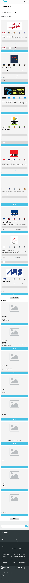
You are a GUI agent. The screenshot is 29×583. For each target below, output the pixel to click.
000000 (5, 414)
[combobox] (22, 13)
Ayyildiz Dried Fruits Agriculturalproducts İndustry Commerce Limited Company (13, 191)
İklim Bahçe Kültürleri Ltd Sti (6, 129)
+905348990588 (4, 512)
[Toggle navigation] (27, 1)
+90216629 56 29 (4, 77)
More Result (14, 518)
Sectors (10, 12)
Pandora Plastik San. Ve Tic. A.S (8, 368)
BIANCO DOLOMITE (4, 316)
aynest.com (4, 75)
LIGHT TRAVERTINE (4, 340)
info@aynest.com (18, 77)
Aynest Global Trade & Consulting (6, 67)
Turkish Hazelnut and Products (14, 554)
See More (14, 50)
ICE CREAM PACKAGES (5, 365)
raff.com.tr (4, 257)
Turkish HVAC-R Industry (22, 554)
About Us (15, 539)
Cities (15, 12)
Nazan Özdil (5, 319)
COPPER (3, 460)
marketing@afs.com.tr (5, 291)
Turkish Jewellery (4, 556)
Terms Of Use (2, 578)
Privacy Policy (2, 575)
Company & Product (3, 12)
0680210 (5, 342)
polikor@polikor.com (18, 229)
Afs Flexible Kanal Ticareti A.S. (6, 281)
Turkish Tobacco (13, 562)
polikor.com (4, 229)
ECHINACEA (3, 483)
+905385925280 (18, 75)
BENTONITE (3, 389)
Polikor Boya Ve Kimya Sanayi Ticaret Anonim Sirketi (9, 221)
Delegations (2, 539)
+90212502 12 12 (18, 257)
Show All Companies (14, 297)
